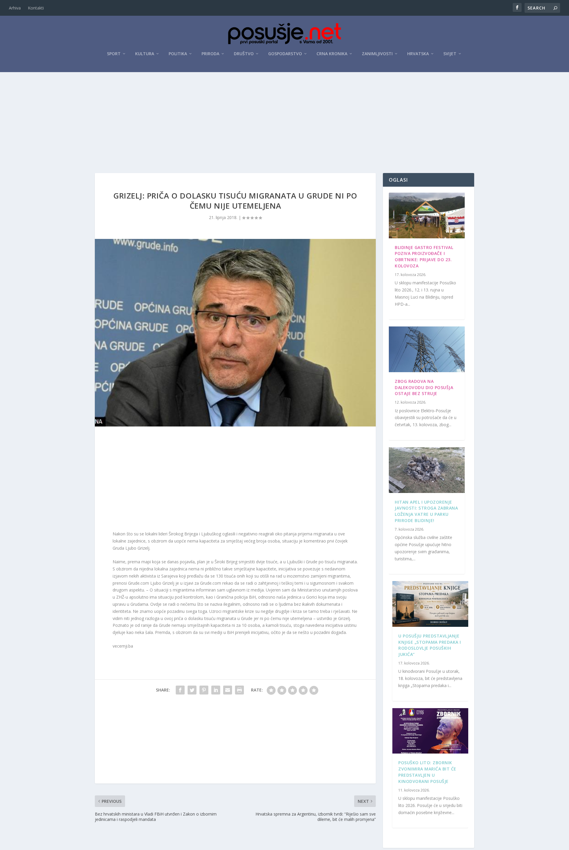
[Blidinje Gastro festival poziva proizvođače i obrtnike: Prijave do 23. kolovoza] (427, 215)
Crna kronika (332, 53)
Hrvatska (418, 53)
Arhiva (15, 8)
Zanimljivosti (377, 53)
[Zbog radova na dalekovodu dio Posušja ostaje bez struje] (427, 349)
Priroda (210, 53)
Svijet (449, 53)
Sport (114, 53)
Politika (178, 53)
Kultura (144, 53)
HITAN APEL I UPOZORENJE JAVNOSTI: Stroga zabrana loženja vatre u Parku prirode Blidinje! (426, 511)
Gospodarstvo (285, 53)
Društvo (244, 53)
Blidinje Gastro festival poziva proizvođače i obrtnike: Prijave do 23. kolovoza (424, 257)
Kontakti (36, 8)
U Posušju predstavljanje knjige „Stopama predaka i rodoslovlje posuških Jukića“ (429, 645)
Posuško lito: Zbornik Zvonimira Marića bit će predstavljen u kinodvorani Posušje (427, 772)
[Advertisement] (284, 116)
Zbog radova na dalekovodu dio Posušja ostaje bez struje (424, 387)
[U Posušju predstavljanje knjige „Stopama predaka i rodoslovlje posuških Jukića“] (430, 604)
